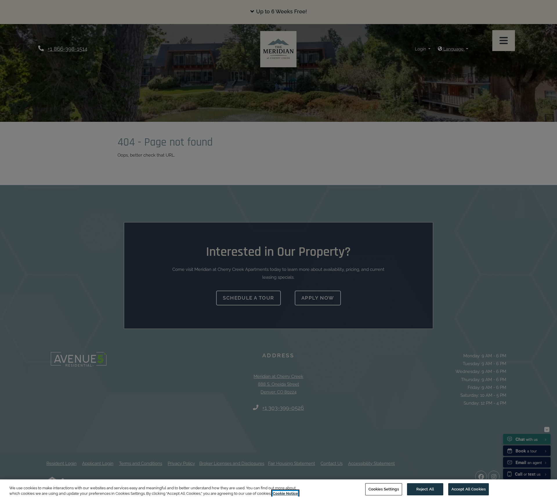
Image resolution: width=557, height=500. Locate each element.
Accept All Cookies (468, 489)
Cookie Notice (285, 494)
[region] (278, 489)
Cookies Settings (383, 489)
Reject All (425, 489)
